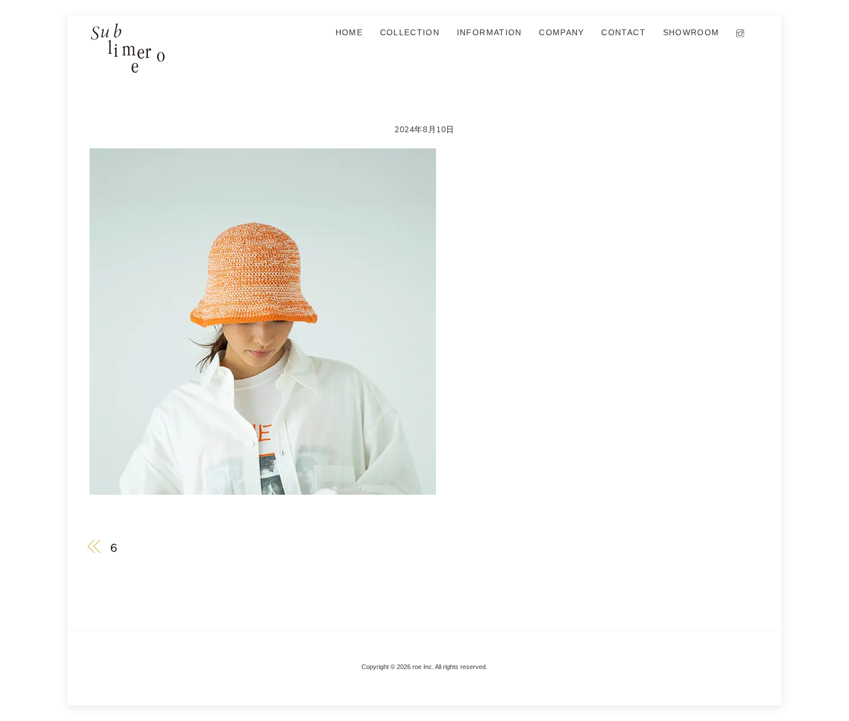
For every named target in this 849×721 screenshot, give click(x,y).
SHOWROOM (691, 32)
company (561, 32)
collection (410, 32)
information (489, 32)
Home (349, 32)
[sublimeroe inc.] (127, 67)
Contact (623, 32)
